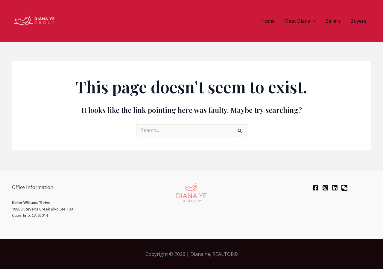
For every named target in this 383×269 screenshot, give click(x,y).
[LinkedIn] (335, 188)
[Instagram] (325, 188)
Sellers (333, 21)
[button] (313, 21)
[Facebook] (316, 188)
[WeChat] (344, 188)
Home (268, 21)
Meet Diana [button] (297, 21)
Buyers (358, 21)
